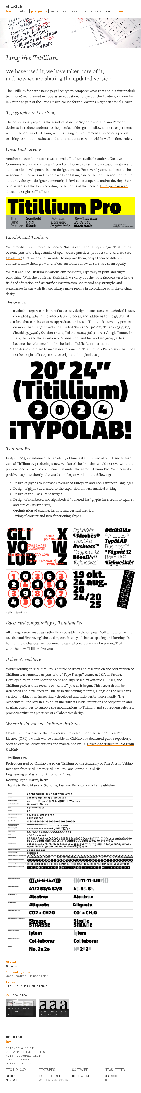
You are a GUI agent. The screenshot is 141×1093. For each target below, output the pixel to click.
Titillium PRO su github (26, 985)
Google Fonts (116, 332)
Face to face (50, 1075)
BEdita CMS (81, 1075)
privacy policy (18, 1063)
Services (58, 11)
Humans (95, 11)
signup (110, 1079)
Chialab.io (13, 258)
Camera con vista (53, 1079)
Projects (39, 11)
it (114, 11)
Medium (11, 1079)
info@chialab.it (20, 1047)
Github (11, 1075)
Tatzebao (20, 11)
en (121, 11)
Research (77, 11)
